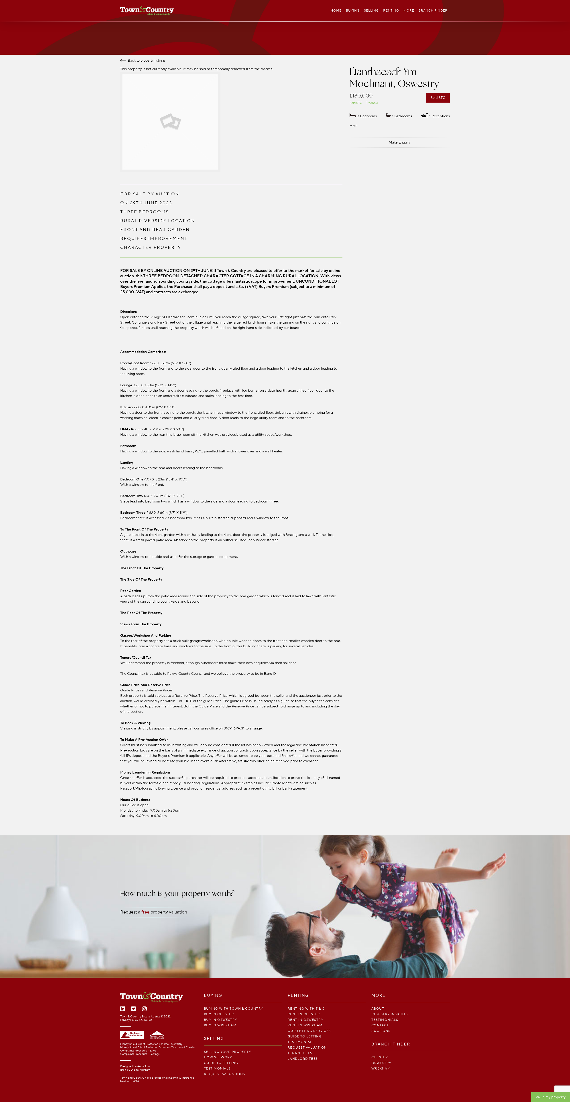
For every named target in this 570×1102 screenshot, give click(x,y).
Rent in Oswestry (305, 1020)
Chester (379, 1057)
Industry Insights (389, 1014)
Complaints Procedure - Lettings (139, 1054)
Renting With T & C (306, 1009)
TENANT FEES (300, 1053)
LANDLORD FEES (303, 1059)
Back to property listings (146, 60)
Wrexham (381, 1068)
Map (354, 126)
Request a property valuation (153, 912)
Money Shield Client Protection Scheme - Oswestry (151, 1044)
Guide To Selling (221, 1063)
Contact (380, 1025)
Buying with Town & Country (233, 1009)
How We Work (218, 1057)
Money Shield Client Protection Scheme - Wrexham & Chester (157, 1047)
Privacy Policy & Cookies (136, 1020)
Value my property (551, 1097)
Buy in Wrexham (220, 1025)
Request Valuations (224, 1074)
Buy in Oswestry (220, 1020)
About (377, 1009)
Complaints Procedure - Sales (138, 1050)
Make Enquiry (400, 142)
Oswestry (381, 1063)
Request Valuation (307, 1047)
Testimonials (217, 1068)
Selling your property (227, 1052)
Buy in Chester (219, 1014)
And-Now (143, 1066)
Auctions (381, 1031)
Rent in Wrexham (305, 1025)
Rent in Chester (304, 1014)
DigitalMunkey (140, 1070)
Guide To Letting (305, 1036)
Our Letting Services (309, 1031)
